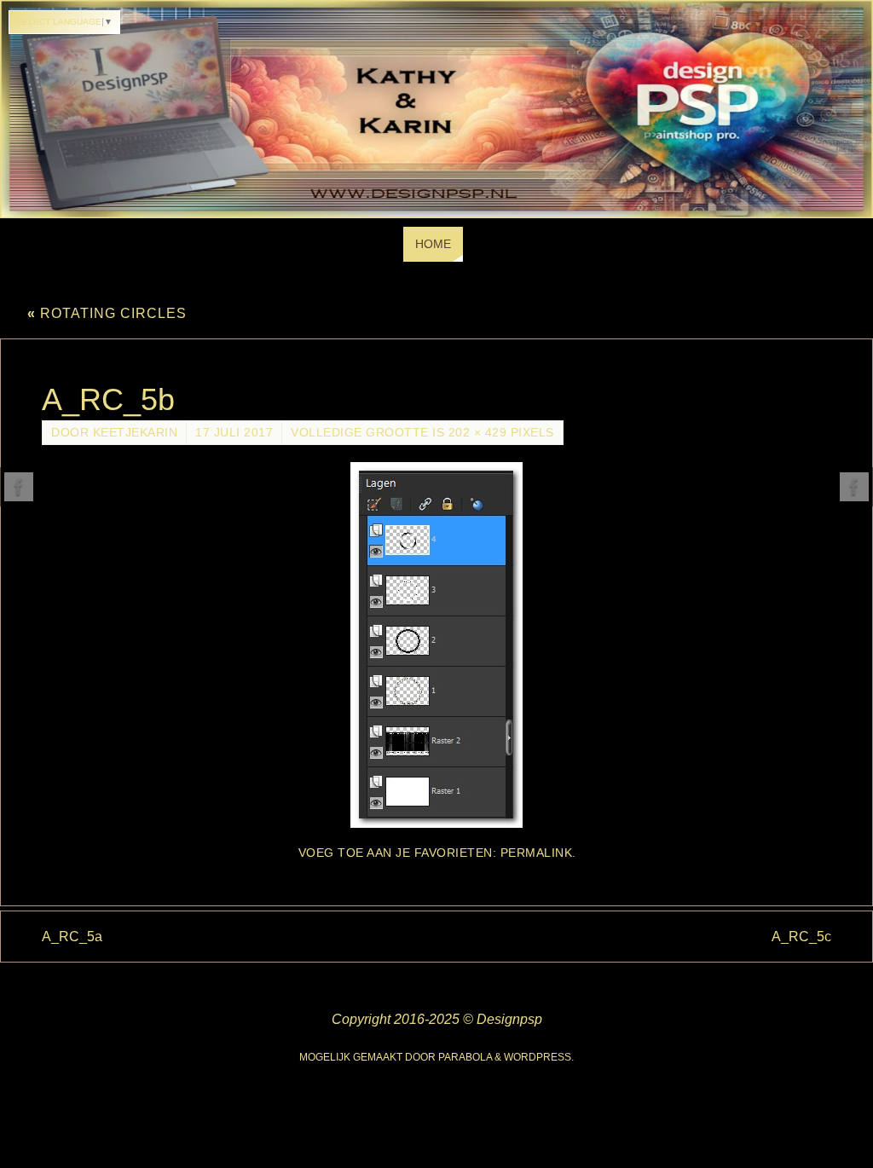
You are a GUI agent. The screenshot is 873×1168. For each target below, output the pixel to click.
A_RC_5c (801, 936)
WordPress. (539, 1057)
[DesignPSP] (18, 486)
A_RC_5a (72, 936)
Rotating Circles (107, 313)
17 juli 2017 (234, 432)
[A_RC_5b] (436, 645)
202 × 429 (477, 432)
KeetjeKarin (135, 432)
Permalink (536, 853)
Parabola (465, 1057)
